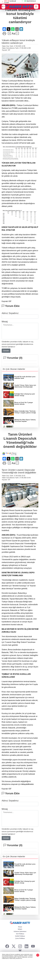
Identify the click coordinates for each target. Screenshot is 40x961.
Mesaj (5, 321)
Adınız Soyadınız (10, 313)
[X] (14, 946)
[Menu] (36, 6)
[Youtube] (33, 946)
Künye (20, 927)
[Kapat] (37, 955)
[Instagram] (20, 946)
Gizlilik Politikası (20, 936)
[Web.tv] (20, 950)
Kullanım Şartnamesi (20, 931)
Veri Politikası (20, 934)
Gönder (6, 351)
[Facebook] (7, 946)
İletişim (20, 929)
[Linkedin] (26, 946)
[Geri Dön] (3, 6)
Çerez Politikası (20, 938)
